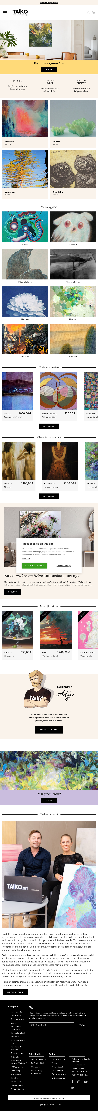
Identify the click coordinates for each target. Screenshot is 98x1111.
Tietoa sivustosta (59, 1074)
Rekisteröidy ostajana (16, 1048)
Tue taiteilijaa (17, 1053)
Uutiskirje (35, 1066)
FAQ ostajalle (17, 1067)
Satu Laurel (10, 652)
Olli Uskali (9, 413)
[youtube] (86, 1081)
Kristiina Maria (51, 483)
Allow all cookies (34, 566)
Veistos (56, 141)
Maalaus (9, 141)
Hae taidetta (16, 1011)
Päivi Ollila (47, 652)
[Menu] (5, 13)
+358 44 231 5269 (80, 1074)
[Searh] (88, 13)
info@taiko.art (78, 1064)
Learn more (26, 558)
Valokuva (10, 192)
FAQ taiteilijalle (38, 1063)
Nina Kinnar (10, 483)
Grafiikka (58, 192)
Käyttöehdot (57, 1070)
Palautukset (16, 1081)
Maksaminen (16, 1074)
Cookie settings (64, 566)
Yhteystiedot (57, 1066)
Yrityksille (15, 1056)
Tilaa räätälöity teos (18, 1041)
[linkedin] (72, 1088)
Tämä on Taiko (58, 1059)
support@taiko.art (80, 1071)
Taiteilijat (15, 1036)
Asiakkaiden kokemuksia (16, 1027)
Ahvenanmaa (17, 1085)
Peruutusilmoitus (18, 1089)
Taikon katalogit (18, 1033)
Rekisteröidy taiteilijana (36, 1071)
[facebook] (72, 1081)
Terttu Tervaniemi (51, 413)
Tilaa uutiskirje (17, 1019)
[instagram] (78, 1081)
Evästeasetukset (59, 1078)
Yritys (54, 1063)
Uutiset (14, 1023)
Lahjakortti (16, 1015)
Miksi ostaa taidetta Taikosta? (19, 1061)
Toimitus (14, 1078)
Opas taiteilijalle (38, 1059)
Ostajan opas (16, 1070)
